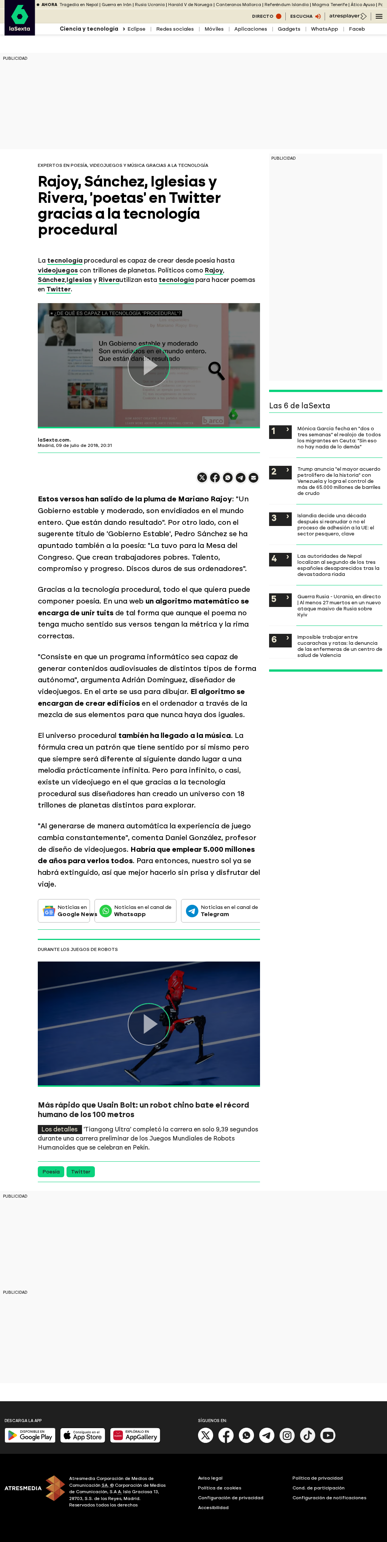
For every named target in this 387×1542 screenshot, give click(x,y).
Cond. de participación (319, 1488)
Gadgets (289, 29)
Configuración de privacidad (230, 1497)
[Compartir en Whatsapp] (227, 481)
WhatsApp (324, 29)
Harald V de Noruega (190, 4)
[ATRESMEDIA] (32, 1492)
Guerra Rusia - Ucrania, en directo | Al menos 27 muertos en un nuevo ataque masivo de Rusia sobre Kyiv (339, 605)
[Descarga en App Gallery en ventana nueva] (135, 1441)
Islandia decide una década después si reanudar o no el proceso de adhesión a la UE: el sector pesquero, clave (335, 524)
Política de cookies (219, 1488)
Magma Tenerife (329, 4)
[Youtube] (328, 1441)
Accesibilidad (213, 1507)
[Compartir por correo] (253, 481)
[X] (202, 481)
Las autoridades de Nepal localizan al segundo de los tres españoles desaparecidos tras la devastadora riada (338, 565)
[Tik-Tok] (308, 1441)
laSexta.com (54, 440)
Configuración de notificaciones (330, 1497)
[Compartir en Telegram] (240, 481)
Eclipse (136, 29)
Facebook (362, 29)
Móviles (214, 29)
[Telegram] (267, 1441)
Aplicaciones (250, 29)
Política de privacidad (318, 1478)
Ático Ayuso (363, 4)
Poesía (51, 1172)
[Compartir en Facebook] (215, 481)
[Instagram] (287, 1441)
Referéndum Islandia (287, 4)
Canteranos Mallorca (238, 4)
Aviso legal (210, 1478)
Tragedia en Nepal (78, 4)
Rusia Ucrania (150, 4)
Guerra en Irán (117, 4)
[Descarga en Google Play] (30, 1441)
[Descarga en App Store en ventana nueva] (82, 1441)
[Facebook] (226, 1441)
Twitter (80, 1172)
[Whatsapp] (246, 1441)
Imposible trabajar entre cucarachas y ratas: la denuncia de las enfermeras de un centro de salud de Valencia (339, 646)
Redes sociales (175, 29)
